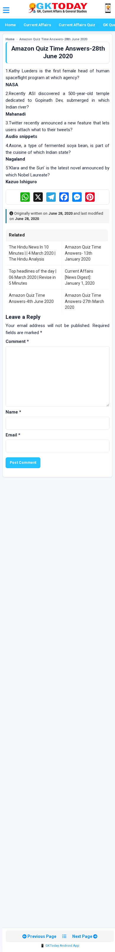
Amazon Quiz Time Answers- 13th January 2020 (83, 253)
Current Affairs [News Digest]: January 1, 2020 (80, 277)
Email (13, 435)
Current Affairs (37, 25)
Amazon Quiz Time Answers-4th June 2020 (31, 298)
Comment (17, 341)
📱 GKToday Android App (59, 946)
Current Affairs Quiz (77, 25)
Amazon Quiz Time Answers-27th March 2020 (84, 301)
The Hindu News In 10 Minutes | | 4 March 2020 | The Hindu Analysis (32, 253)
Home (10, 25)
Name (13, 412)
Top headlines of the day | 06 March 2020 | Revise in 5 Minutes (32, 277)
